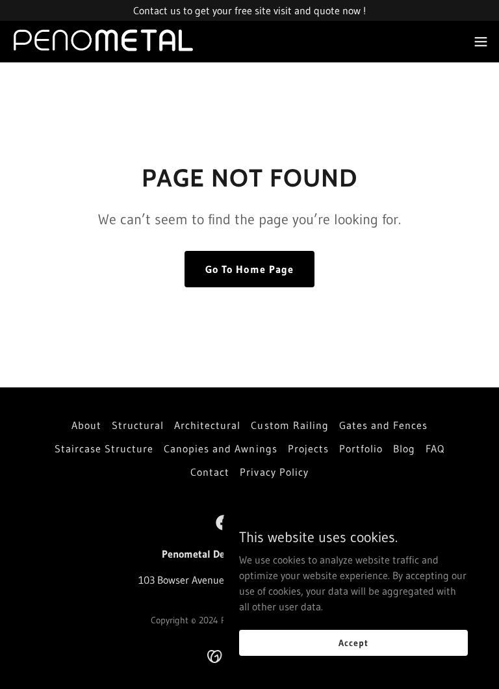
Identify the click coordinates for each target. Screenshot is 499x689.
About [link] (86, 425)
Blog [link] (404, 448)
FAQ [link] (435, 448)
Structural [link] (138, 425)
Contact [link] (209, 471)
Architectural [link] (207, 425)
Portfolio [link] (361, 448)
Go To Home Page (249, 269)
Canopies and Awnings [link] (220, 448)
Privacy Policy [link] (274, 471)
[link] (103, 41)
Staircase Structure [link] (104, 448)
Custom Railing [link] (289, 425)
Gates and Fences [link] (383, 425)
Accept (353, 642)
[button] (481, 42)
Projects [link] (308, 448)
